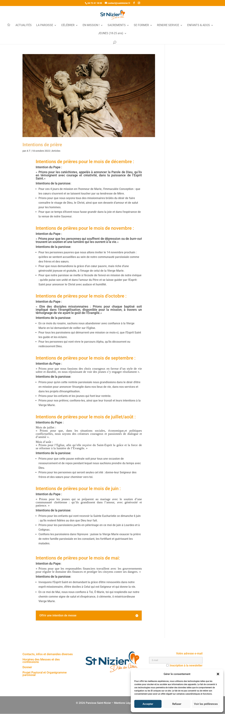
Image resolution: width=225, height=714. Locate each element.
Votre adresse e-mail (189, 653)
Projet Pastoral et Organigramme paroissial (44, 674)
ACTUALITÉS (23, 25)
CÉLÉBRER (68, 25)
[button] (218, 674)
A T (28, 150)
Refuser (176, 704)
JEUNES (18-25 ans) (110, 33)
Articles (56, 150)
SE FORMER (141, 25)
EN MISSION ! (91, 25)
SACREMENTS (117, 25)
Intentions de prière (42, 144)
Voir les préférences (206, 704)
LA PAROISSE (44, 25)
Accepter (148, 704)
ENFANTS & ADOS (198, 25)
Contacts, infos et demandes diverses (47, 654)
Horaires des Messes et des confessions (41, 661)
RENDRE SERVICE (168, 25)
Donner (27, 667)
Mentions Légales (124, 702)
